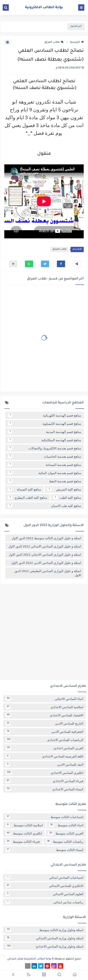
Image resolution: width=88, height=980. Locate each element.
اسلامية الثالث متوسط (25, 825)
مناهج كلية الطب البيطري (28, 497)
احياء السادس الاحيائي (45, 699)
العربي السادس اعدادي (45, 748)
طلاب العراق (52, 42)
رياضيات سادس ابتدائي (45, 902)
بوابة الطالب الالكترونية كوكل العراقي (29, 959)
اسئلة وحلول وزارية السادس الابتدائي (45, 938)
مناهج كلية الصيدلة (25, 489)
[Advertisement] (44, 633)
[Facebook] (27, 966)
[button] (61, 264)
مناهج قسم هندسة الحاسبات (45, 456)
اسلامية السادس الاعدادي (45, 707)
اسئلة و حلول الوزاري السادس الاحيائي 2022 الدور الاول (45, 554)
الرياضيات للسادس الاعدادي (45, 740)
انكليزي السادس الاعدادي (45, 773)
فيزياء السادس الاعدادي (45, 781)
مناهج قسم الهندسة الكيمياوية (45, 423)
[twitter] (41, 966)
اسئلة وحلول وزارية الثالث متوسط (45, 930)
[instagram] (54, 966)
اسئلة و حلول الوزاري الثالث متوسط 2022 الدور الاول (46, 538)
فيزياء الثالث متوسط (23, 841)
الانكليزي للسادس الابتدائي (45, 886)
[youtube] (60, 966)
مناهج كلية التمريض (65, 489)
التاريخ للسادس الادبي (45, 723)
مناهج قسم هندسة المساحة (45, 465)
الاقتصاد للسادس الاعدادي (45, 715)
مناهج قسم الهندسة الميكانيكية (45, 440)
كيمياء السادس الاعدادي (45, 789)
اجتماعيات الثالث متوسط (45, 817)
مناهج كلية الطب (68, 497)
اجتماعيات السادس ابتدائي (45, 877)
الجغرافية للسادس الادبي (45, 732)
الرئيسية (75, 42)
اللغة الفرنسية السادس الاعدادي (45, 756)
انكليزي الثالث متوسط (24, 833)
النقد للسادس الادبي (45, 764)
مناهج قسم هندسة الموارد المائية (45, 473)
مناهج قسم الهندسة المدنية (45, 432)
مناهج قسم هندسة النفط (45, 481)
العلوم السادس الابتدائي (45, 894)
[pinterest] (47, 966)
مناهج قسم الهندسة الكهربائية (45, 415)
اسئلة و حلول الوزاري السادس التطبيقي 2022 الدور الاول (47, 573)
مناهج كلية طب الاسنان (45, 506)
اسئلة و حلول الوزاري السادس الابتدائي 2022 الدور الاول (44, 546)
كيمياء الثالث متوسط (45, 850)
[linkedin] (34, 966)
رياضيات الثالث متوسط (65, 841)
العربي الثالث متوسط (66, 833)
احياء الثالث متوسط (66, 825)
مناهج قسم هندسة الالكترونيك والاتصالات (45, 448)
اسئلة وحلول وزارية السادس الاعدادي (45, 946)
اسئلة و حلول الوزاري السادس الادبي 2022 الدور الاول (46, 563)
